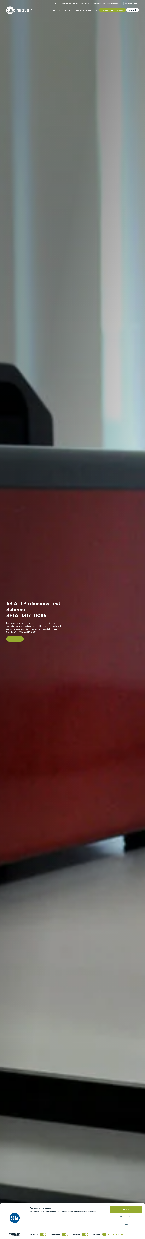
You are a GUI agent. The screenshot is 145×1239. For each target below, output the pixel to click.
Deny (126, 1224)
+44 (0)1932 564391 (64, 3)
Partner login (132, 3)
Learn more (13, 640)
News (78, 3)
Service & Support (112, 3)
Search (131, 10)
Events (86, 3)
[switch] (65, 1234)
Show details (118, 1234)
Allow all (126, 1209)
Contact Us (97, 3)
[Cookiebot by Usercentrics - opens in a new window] (15, 1234)
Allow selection (126, 1217)
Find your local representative (112, 10)
